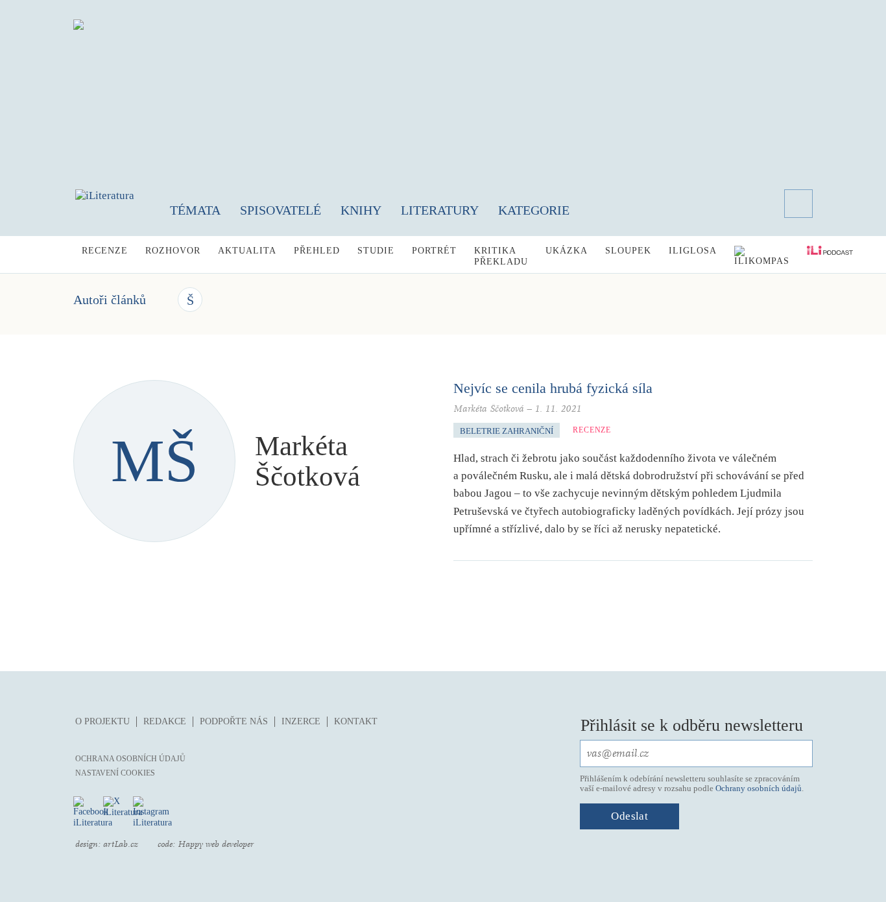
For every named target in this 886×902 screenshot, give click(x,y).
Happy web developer (216, 844)
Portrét (434, 250)
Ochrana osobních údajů (130, 758)
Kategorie (533, 210)
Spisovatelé (280, 210)
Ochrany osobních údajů (758, 788)
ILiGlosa (693, 250)
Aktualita (247, 250)
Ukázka (566, 250)
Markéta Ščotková (488, 408)
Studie (375, 250)
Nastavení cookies (115, 772)
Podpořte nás (234, 721)
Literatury (440, 210)
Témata (195, 210)
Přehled (317, 250)
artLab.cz (120, 844)
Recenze (105, 250)
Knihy (361, 210)
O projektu (102, 721)
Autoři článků (109, 299)
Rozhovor (172, 250)
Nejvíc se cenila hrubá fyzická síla (553, 388)
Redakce (164, 721)
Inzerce (300, 721)
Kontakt (355, 721)
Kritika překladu (501, 256)
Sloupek (628, 250)
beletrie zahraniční (506, 431)
